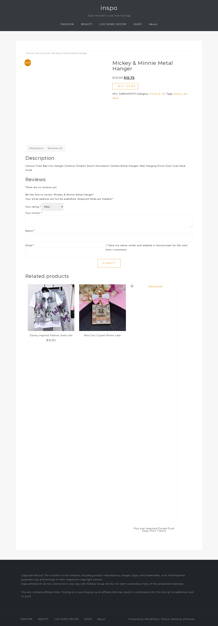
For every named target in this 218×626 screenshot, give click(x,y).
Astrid (174, 619)
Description (36, 148)
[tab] (36, 148)
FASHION (67, 24)
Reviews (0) (55, 148)
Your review (33, 213)
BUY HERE (127, 86)
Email (29, 245)
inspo (109, 7)
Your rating (33, 206)
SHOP (138, 24)
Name (30, 230)
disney (178, 93)
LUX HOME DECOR (113, 24)
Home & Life (43, 53)
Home (30, 53)
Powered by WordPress (143, 619)
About (153, 24)
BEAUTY (86, 24)
